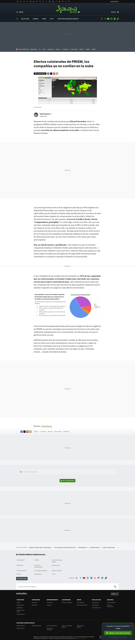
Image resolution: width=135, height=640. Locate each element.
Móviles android (57, 570)
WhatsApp (34, 49)
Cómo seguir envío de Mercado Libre (65, 547)
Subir (113, 594)
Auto (52, 19)
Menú (21, 12)
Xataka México (67, 9)
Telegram (91, 577)
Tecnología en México (40, 570)
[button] (45, 114)
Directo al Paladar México (67, 626)
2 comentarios (41, 73)
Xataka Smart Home (20, 610)
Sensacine (50, 602)
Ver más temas (22, 578)
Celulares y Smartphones (38, 566)
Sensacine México (52, 625)
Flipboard (54, 74)
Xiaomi (58, 49)
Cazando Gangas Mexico (57, 561)
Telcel (53, 574)
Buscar (115, 586)
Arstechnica (46, 426)
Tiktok (118, 19)
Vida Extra (34, 605)
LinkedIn (102, 577)
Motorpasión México (80, 626)
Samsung (50, 49)
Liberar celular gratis (109, 547)
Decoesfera (95, 605)
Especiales (20, 565)
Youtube (108, 19)
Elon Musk (74, 49)
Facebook (102, 19)
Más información (81, 638)
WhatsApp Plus (82, 547)
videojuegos (38, 574)
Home (44, 19)
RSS (94, 577)
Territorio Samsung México (68, 19)
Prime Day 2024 (21, 570)
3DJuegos (34, 602)
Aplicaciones (56, 565)
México (19, 574)
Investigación (21, 560)
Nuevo (113, 12)
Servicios (43, 431)
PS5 (44, 49)
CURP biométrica (95, 547)
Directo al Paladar (67, 602)
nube (51, 431)
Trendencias (95, 602)
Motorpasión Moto (82, 605)
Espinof (49, 605)
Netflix (88, 49)
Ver (68, 480)
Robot (81, 49)
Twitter (105, 19)
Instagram (111, 19)
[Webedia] (21, 593)
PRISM (67, 431)
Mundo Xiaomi (21, 614)
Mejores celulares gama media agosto (40, 547)
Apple (93, 49)
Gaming (35, 19)
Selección (25, 19)
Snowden (59, 431)
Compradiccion (96, 607)
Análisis (36, 560)
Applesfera (20, 607)
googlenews (115, 19)
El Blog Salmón (111, 602)
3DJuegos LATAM (36, 625)
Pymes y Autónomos (110, 605)
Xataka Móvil (20, 605)
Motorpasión (80, 602)
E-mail (57, 74)
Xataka (19, 602)
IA (39, 49)
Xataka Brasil (20, 628)
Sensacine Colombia (50, 628)
